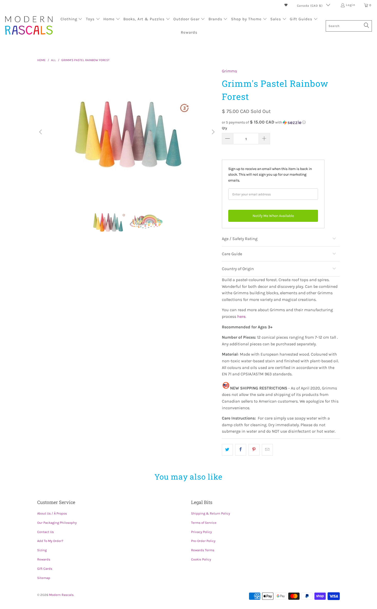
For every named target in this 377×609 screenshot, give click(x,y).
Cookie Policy (201, 559)
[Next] (213, 132)
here (241, 316)
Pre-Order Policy (203, 541)
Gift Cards (44, 568)
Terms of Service (203, 523)
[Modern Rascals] (29, 25)
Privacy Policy (201, 532)
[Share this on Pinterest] (254, 450)
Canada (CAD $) (310, 5)
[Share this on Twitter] (227, 450)
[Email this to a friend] (267, 450)
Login (350, 5)
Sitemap (43, 578)
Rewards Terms (202, 550)
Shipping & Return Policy (210, 513)
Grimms (229, 71)
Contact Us (45, 532)
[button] (72, 19)
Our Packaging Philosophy (57, 523)
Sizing (42, 550)
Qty (224, 128)
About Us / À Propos (52, 513)
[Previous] (41, 132)
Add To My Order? (50, 541)
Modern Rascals (61, 595)
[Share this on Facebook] (240, 450)
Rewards (43, 559)
